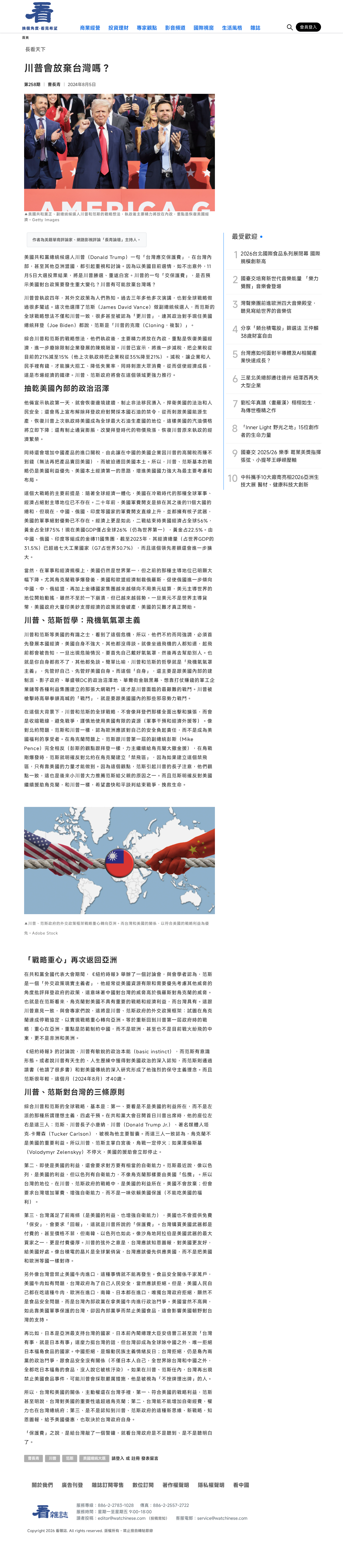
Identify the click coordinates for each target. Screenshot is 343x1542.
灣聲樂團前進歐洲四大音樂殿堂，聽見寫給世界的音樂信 (279, 307)
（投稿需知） (158, 1518)
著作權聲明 (175, 1485)
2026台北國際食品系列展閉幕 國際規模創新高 (280, 257)
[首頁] (37, 12)
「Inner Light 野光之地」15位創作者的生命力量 (280, 431)
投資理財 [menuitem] (118, 28)
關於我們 (42, 1485)
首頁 (25, 37)
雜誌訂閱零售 (108, 1485)
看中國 (241, 1485)
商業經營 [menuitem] (90, 28)
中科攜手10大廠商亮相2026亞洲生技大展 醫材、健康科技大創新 (280, 481)
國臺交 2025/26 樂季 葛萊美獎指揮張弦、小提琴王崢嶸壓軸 (281, 456)
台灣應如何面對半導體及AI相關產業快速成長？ (279, 357)
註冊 (135, 1458)
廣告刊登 (72, 1485)
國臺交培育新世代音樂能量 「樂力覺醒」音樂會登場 (280, 282)
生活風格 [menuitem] (232, 28)
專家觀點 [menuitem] (147, 28)
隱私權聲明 (211, 1485)
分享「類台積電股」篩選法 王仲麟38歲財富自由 (280, 332)
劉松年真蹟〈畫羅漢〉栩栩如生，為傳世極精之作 (279, 406)
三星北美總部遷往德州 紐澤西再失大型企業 (280, 381)
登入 (120, 1458)
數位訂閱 (143, 1485)
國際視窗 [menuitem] (203, 28)
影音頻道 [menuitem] (175, 28)
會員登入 (308, 27)
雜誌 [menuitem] (255, 28)
